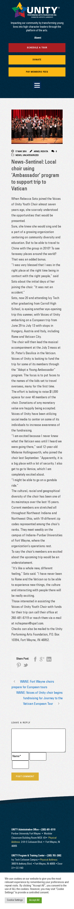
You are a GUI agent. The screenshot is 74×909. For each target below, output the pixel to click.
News (19, 155)
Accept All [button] (34, 900)
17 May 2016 (20, 151)
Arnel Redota (41, 151)
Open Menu (37, 85)
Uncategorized (31, 155)
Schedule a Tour (37, 48)
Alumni (37, 38)
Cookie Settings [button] (15, 900)
